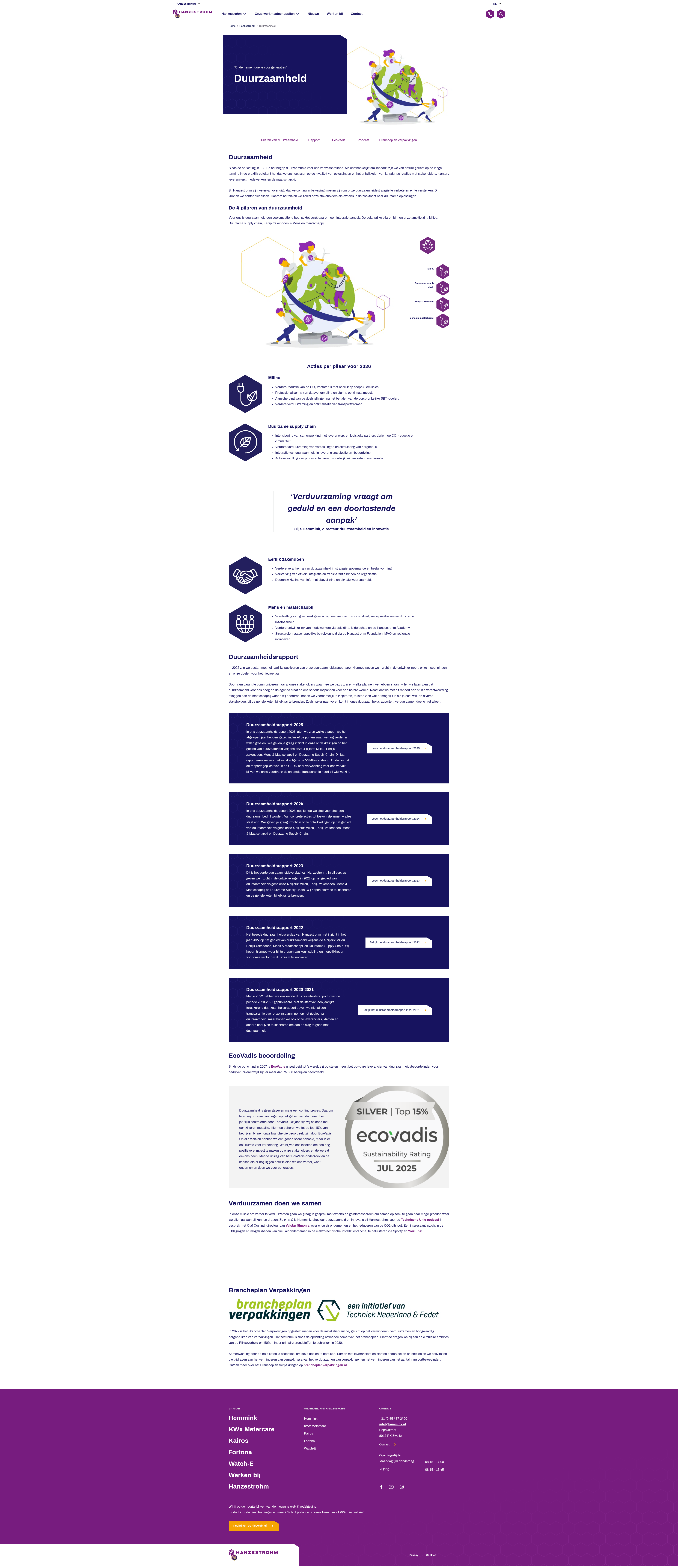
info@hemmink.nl (392, 1424)
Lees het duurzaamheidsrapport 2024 (395, 818)
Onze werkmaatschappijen (275, 14)
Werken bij (335, 14)
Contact (357, 14)
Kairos (238, 1440)
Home (232, 26)
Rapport (314, 140)
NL (495, 3)
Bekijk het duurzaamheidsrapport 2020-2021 (391, 1009)
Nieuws (313, 14)
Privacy (413, 1555)
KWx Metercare (252, 1429)
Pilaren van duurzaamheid (279, 140)
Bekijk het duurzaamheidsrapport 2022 (395, 942)
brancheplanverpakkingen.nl (325, 1365)
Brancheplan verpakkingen (398, 140)
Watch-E (241, 1463)
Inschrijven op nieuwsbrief (250, 1525)
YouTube (414, 1231)
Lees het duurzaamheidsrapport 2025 (395, 748)
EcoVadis (338, 140)
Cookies (431, 1555)
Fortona (240, 1452)
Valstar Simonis (297, 1225)
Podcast (363, 140)
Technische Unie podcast (420, 1219)
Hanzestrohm (187, 3)
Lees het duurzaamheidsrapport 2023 (395, 880)
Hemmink (243, 1417)
